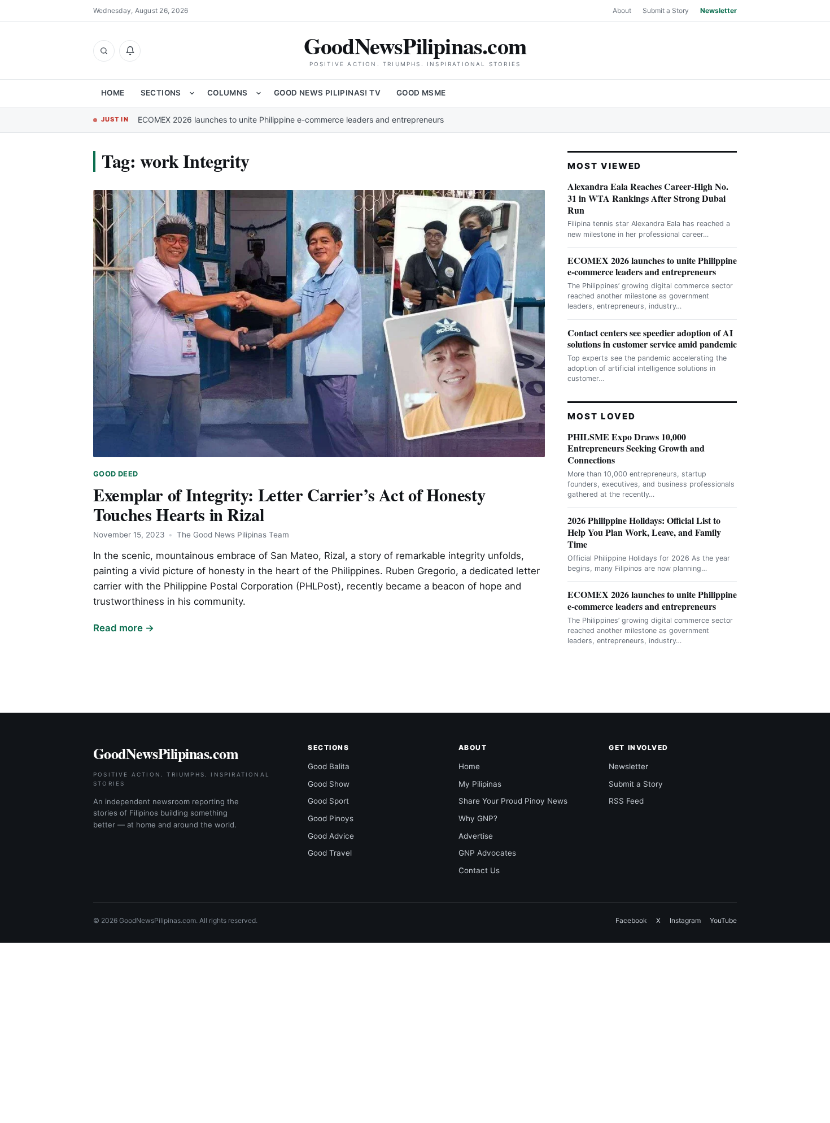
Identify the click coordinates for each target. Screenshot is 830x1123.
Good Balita (329, 766)
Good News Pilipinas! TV (327, 92)
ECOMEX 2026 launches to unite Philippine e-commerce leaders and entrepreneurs (291, 119)
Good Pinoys (330, 818)
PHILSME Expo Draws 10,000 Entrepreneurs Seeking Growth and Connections (636, 448)
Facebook (631, 920)
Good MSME (421, 92)
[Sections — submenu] (192, 93)
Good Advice (331, 835)
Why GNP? (477, 818)
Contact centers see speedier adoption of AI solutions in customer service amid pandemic (652, 338)
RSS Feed (626, 800)
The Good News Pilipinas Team (233, 534)
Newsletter (718, 10)
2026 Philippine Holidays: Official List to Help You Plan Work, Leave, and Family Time (644, 532)
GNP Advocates (487, 852)
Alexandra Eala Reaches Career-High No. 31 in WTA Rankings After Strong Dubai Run (647, 198)
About (622, 10)
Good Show (329, 783)
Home (113, 92)
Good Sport (328, 800)
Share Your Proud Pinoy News (512, 800)
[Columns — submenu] (258, 93)
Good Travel (330, 852)
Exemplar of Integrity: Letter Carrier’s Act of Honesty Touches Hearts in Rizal (289, 504)
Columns (227, 92)
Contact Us (479, 870)
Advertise (475, 835)
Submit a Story (666, 10)
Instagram (685, 920)
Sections (161, 92)
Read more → (123, 628)
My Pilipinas (479, 783)
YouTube (723, 920)
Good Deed (115, 474)
